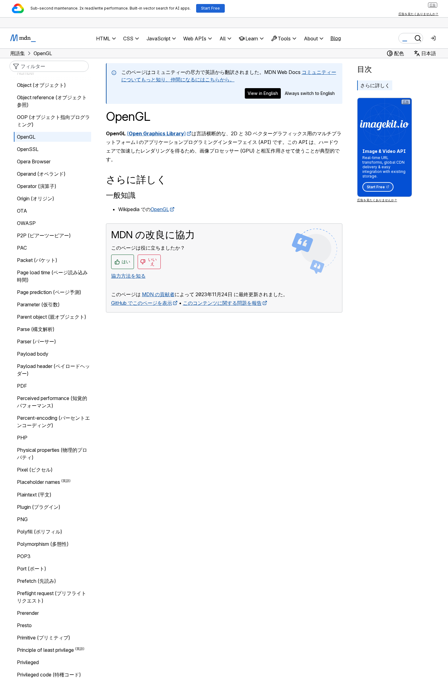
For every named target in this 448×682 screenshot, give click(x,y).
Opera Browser (33, 161)
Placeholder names (38, 482)
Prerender (28, 613)
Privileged (28, 662)
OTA (22, 211)
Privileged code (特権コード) (49, 675)
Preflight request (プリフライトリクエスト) (51, 597)
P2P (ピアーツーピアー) (44, 235)
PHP (22, 438)
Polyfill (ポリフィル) (39, 532)
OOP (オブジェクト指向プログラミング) (53, 121)
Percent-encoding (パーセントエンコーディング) (53, 421)
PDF (22, 386)
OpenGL (160, 209)
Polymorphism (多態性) (43, 544)
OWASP (26, 223)
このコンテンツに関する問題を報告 (222, 303)
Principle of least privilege (45, 650)
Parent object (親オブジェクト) (51, 317)
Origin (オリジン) (35, 198)
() (156, 133)
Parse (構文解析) (35, 329)
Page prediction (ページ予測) (49, 292)
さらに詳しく (375, 85)
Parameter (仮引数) (38, 304)
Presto (24, 625)
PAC (22, 248)
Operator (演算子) (36, 186)
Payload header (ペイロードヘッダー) (53, 370)
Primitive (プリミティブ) (43, 638)
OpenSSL (27, 149)
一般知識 (120, 195)
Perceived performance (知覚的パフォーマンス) (52, 402)
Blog (335, 38)
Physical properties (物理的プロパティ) (52, 453)
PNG (22, 519)
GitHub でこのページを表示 (141, 303)
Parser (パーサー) (36, 341)
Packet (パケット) (37, 260)
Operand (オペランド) (41, 174)
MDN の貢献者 (158, 294)
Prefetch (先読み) (36, 581)
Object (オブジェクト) (41, 85)
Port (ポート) (31, 569)
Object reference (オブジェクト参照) (52, 101)
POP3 (23, 556)
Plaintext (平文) (34, 495)
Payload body (32, 354)
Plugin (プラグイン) (38, 507)
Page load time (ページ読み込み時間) (52, 276)
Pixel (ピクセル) (35, 470)
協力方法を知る (128, 276)
